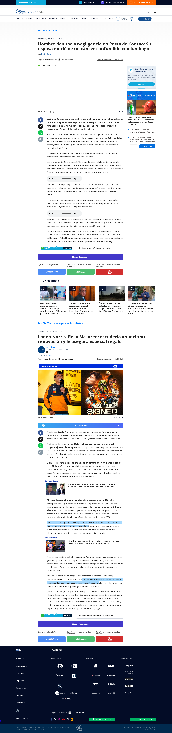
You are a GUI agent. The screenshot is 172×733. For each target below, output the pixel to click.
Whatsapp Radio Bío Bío (145, 719)
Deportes (63, 19)
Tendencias (73, 19)
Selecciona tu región (27, 2)
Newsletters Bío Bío (90, 2)
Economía (53, 19)
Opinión (83, 19)
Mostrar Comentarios (80, 257)
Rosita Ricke (46, 54)
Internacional (41, 19)
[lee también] (56, 489)
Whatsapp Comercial (103, 719)
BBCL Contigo (108, 19)
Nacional (29, 19)
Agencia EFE (51, 347)
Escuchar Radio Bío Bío (142, 2)
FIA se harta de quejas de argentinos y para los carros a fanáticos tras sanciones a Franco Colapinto (93, 542)
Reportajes (20, 702)
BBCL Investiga (94, 19)
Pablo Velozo (54, 355)
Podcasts (19, 19)
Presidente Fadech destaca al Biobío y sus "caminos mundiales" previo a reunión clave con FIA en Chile (92, 485)
